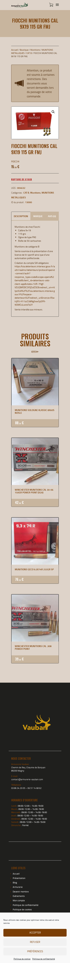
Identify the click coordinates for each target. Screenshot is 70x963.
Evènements (19, 896)
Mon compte (19, 900)
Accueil (14, 49)
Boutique (24, 49)
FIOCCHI (15, 161)
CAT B (29, 53)
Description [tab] (21, 216)
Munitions (35, 49)
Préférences (35, 951)
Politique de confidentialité (43, 958)
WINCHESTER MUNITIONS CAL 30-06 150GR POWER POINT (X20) (34, 491)
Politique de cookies (22, 958)
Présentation (19, 878)
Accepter (35, 932)
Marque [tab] (38, 216)
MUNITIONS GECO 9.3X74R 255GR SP (34, 569)
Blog (15, 882)
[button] (53, 112)
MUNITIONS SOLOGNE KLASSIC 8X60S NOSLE (34, 411)
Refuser (35, 942)
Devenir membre (21, 891)
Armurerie (18, 886)
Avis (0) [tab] (52, 216)
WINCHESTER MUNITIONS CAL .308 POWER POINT (33, 647)
